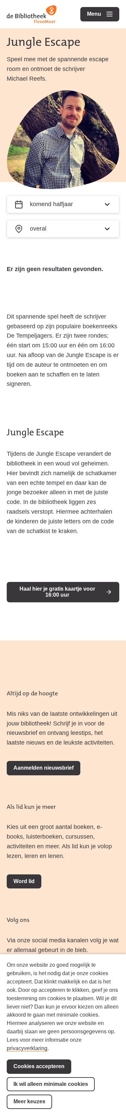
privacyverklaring (27, 1048)
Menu (103, 14)
